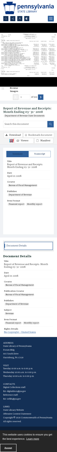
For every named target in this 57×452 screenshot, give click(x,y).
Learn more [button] (32, 439)
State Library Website (13, 410)
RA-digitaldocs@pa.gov (14, 391)
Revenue (10, 313)
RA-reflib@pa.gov (12, 399)
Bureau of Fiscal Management (23, 185)
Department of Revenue (20, 195)
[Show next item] (40, 97)
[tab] (17, 154)
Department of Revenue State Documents (24, 115)
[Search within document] (50, 124)
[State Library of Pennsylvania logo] (28, 8)
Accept (8, 448)
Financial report (16, 204)
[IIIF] (11, 140)
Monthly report (34, 204)
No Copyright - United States (20, 332)
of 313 (34, 97)
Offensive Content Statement (17, 414)
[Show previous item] (15, 97)
